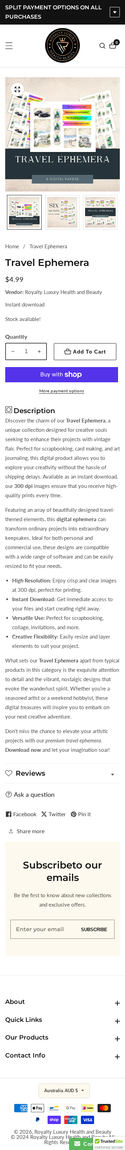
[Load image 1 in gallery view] (24, 212)
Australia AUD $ (61, 1090)
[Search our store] (103, 46)
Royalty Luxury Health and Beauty (72, 1131)
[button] (109, 1143)
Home (12, 246)
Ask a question (34, 794)
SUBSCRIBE (94, 929)
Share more (30, 831)
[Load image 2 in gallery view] (62, 212)
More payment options (61, 390)
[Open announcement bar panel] (115, 12)
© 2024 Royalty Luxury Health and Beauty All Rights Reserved (63, 1139)
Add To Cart (89, 352)
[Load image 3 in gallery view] (100, 212)
